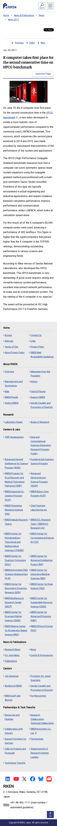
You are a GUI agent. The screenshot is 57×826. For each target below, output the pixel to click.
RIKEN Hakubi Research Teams (16, 521)
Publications (11, 661)
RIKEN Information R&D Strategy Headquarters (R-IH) (16, 574)
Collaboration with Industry (14, 731)
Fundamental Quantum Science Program (42, 461)
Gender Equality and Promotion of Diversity (42, 405)
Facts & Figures (38, 391)
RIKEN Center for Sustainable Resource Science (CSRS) (41, 602)
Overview (9, 371)
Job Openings (12, 676)
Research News (12, 649)
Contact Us (36, 335)
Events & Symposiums (42, 655)
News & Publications (24, 15)
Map (7, 391)
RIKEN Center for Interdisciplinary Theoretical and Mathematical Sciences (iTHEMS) (14, 542)
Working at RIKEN (13, 686)
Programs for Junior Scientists (41, 678)
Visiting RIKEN (11, 403)
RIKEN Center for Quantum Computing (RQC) (15, 560)
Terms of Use (11, 346)
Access (8, 335)
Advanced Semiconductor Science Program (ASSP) (39, 479)
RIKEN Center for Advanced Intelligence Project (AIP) (42, 560)
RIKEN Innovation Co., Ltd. (41, 731)
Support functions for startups (15, 741)
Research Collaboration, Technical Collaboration (42, 719)
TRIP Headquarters (14, 437)
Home (6, 15)
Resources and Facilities (12, 717)
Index (32, 42)
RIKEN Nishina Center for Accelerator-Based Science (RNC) (16, 630)
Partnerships (37, 739)
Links (33, 341)
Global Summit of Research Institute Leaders (40, 753)
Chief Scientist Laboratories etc (39, 507)
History (34, 381)
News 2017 (13, 19)
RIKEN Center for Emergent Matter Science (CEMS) (13, 616)
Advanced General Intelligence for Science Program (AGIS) (16, 463)
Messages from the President (40, 373)
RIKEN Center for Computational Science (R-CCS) (42, 537)
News (41, 15)
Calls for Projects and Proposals (15, 751)
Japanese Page (43, 73)
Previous (19, 42)
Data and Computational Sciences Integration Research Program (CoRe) (41, 445)
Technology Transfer (15, 763)
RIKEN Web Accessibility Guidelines (42, 354)
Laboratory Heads (13, 422)
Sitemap (9, 341)
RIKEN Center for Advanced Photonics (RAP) (41, 616)
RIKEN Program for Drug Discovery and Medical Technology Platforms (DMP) (15, 479)
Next (43, 42)
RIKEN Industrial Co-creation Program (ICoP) (14, 495)
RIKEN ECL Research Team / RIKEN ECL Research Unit (41, 523)
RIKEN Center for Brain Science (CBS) (42, 586)
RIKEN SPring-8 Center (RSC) (42, 628)
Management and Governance (14, 383)
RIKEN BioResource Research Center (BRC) (14, 602)
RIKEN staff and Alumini (12, 697)
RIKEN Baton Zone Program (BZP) (40, 493)
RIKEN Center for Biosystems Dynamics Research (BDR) (16, 588)
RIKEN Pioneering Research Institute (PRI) (14, 509)
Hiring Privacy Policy (15, 352)
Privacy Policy (37, 346)
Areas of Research (40, 422)
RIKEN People (11, 397)
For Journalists (12, 655)
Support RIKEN (38, 397)
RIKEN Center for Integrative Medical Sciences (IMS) (40, 574)
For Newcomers (38, 695)
